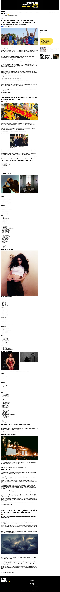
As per (4, 56)
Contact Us (32, 580)
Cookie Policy (32, 584)
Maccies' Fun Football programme (15, 64)
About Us (31, 579)
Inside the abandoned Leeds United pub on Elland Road (12, 78)
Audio (31, 12)
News (11, 12)
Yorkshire (2, 51)
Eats (27, 12)
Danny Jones (5, 26)
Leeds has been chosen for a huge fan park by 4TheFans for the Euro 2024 (15, 80)
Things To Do (19, 12)
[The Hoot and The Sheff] (5, 13)
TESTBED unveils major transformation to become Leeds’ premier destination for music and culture (17, 502)
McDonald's (9, 82)
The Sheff (36, 12)
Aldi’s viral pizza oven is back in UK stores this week (11, 79)
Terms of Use (32, 583)
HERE (5, 90)
